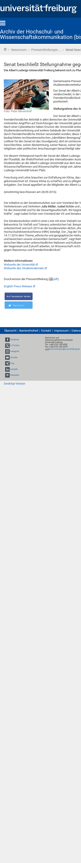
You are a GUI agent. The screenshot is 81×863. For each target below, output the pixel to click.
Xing (12, 363)
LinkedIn (14, 369)
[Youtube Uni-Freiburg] (7, 357)
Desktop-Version (14, 383)
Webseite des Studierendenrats (24, 268)
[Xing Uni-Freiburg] (7, 363)
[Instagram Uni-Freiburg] (7, 351)
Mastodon (14, 375)
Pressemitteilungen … (46, 50)
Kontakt (46, 330)
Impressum (61, 330)
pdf (55, 279)
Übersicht (10, 330)
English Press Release (18, 286)
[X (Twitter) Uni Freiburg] (7, 345)
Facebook (14, 339)
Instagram (14, 351)
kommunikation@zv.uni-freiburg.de (64, 349)
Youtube (14, 357)
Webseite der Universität (19, 264)
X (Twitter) (15, 345)
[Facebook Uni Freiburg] (7, 339)
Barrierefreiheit (28, 330)
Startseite (5, 49)
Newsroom (19, 50)
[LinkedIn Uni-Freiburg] (7, 369)
